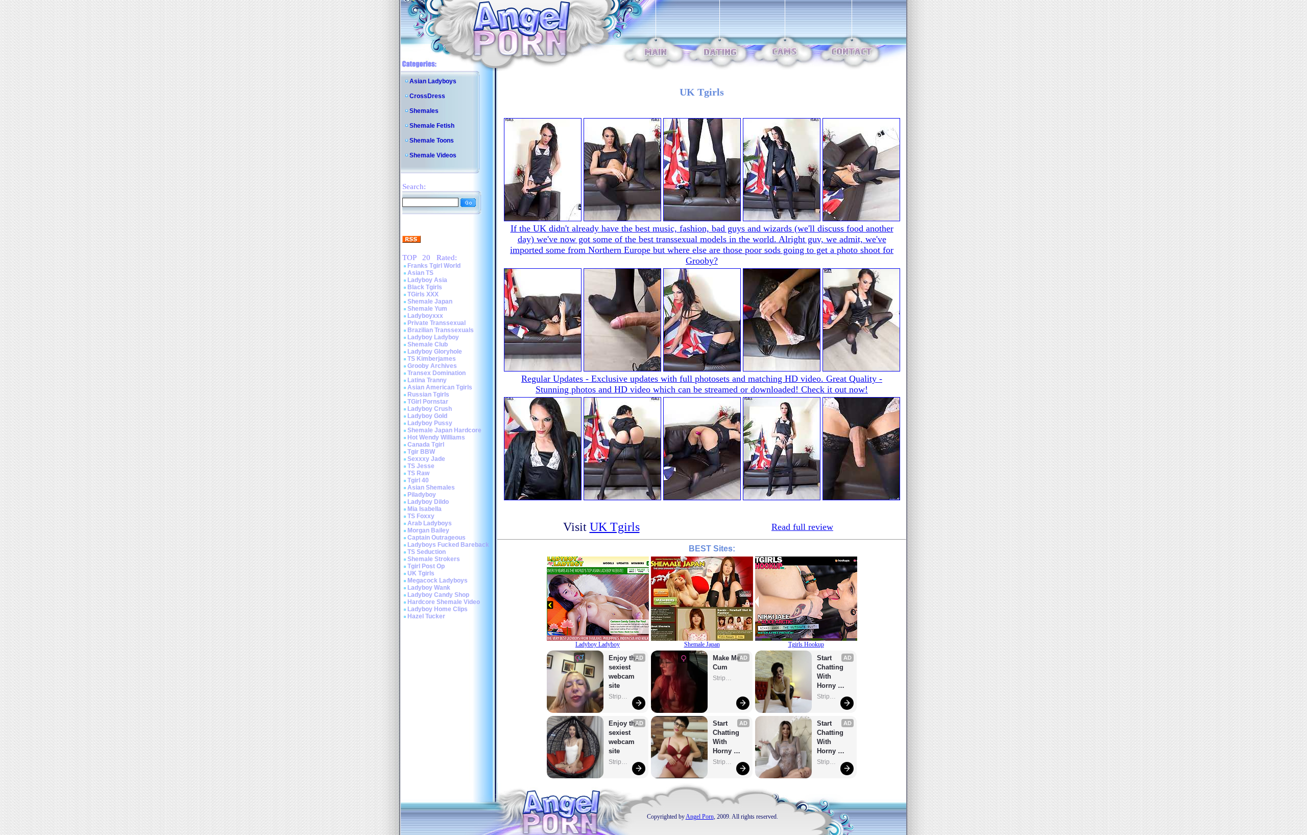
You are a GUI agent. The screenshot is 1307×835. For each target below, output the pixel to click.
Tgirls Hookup (806, 644)
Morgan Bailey (428, 530)
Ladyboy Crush (429, 408)
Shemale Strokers (433, 559)
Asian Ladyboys (432, 81)
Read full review (802, 527)
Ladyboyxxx (425, 315)
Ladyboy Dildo (428, 501)
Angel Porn (700, 816)
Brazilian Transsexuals (440, 330)
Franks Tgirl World (434, 265)
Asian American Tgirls (439, 387)
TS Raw (418, 473)
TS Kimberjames (431, 358)
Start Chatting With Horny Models (727, 738)
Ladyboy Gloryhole (434, 351)
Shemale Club (427, 344)
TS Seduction (426, 551)
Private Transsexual (436, 323)
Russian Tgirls (428, 394)
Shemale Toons (431, 140)
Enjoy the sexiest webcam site (624, 671)
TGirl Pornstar (427, 401)
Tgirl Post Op (426, 566)
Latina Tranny (427, 380)
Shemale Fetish (431, 125)
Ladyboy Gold (427, 416)
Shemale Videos (432, 155)
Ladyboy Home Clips (437, 609)
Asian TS (420, 272)
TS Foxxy (420, 516)
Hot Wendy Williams (436, 437)
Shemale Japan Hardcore (444, 430)
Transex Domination (436, 373)
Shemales (424, 110)
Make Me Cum (727, 662)
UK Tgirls (420, 573)
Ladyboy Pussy (429, 423)
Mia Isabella (424, 509)
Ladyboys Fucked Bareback (448, 544)
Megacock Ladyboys (437, 580)
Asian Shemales (431, 487)
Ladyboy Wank (428, 587)
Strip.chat (619, 696)
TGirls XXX (423, 294)
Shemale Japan (429, 301)
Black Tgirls (424, 287)
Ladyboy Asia (427, 280)
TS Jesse (420, 466)
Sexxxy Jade (426, 458)
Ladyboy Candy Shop (438, 594)
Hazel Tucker (426, 616)
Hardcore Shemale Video (443, 602)
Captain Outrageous (436, 537)
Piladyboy (421, 494)
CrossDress (427, 96)
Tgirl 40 (418, 480)
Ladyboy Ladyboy (433, 337)
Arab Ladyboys (429, 523)
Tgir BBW (421, 451)
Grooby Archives (432, 365)
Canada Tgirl (425, 444)
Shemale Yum (427, 308)
